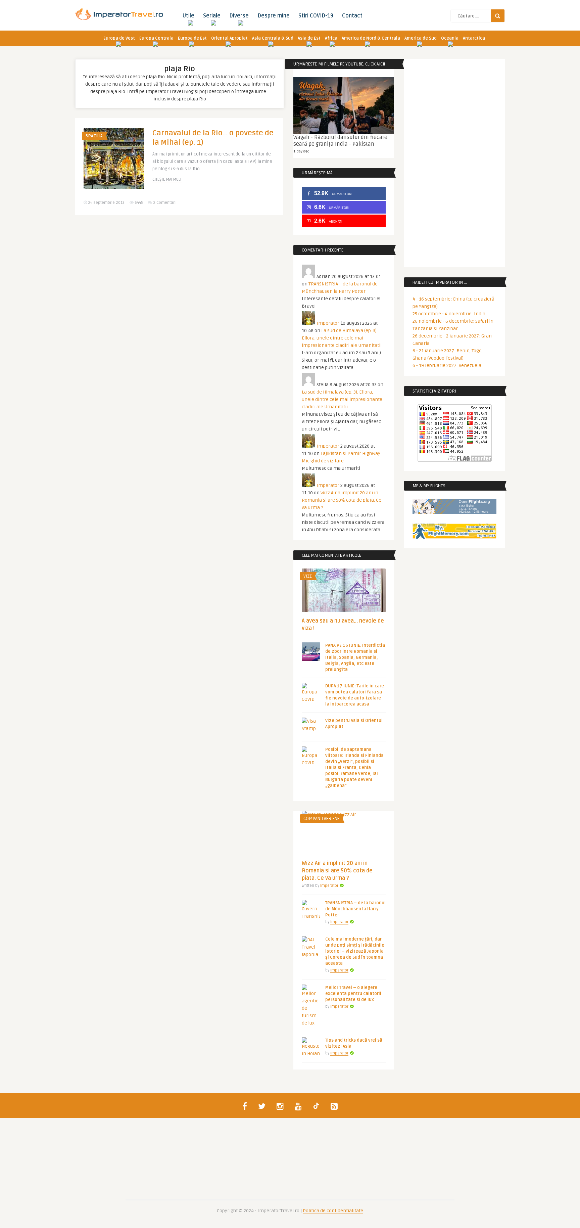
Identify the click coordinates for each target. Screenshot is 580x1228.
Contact (352, 15)
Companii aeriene (321, 818)
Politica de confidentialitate (333, 1211)
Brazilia (94, 136)
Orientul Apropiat (229, 38)
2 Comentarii (165, 202)
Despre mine (273, 15)
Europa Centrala (156, 38)
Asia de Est (309, 38)
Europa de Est (192, 38)
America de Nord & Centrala (371, 38)
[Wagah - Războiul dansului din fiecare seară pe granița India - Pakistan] (343, 105)
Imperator (328, 323)
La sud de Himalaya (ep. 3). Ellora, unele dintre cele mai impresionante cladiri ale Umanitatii (342, 338)
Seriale (212, 15)
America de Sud (420, 38)
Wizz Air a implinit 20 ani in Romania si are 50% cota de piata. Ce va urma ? (341, 500)
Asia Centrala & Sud (272, 38)
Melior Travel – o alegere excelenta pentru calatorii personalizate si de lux (353, 993)
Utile (188, 15)
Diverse (239, 15)
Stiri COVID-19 (315, 15)
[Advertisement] (179, 272)
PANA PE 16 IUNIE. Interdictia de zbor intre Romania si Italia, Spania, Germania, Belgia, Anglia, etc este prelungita (355, 657)
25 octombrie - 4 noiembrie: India (449, 314)
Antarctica (474, 38)
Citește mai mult (167, 179)
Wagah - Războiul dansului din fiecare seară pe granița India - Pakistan (340, 140)
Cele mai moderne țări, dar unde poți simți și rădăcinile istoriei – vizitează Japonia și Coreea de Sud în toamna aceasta (354, 951)
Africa (331, 38)
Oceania (449, 38)
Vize (307, 576)
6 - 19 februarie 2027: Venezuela (447, 365)
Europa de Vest (119, 38)
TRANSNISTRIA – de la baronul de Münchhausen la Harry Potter (355, 909)
